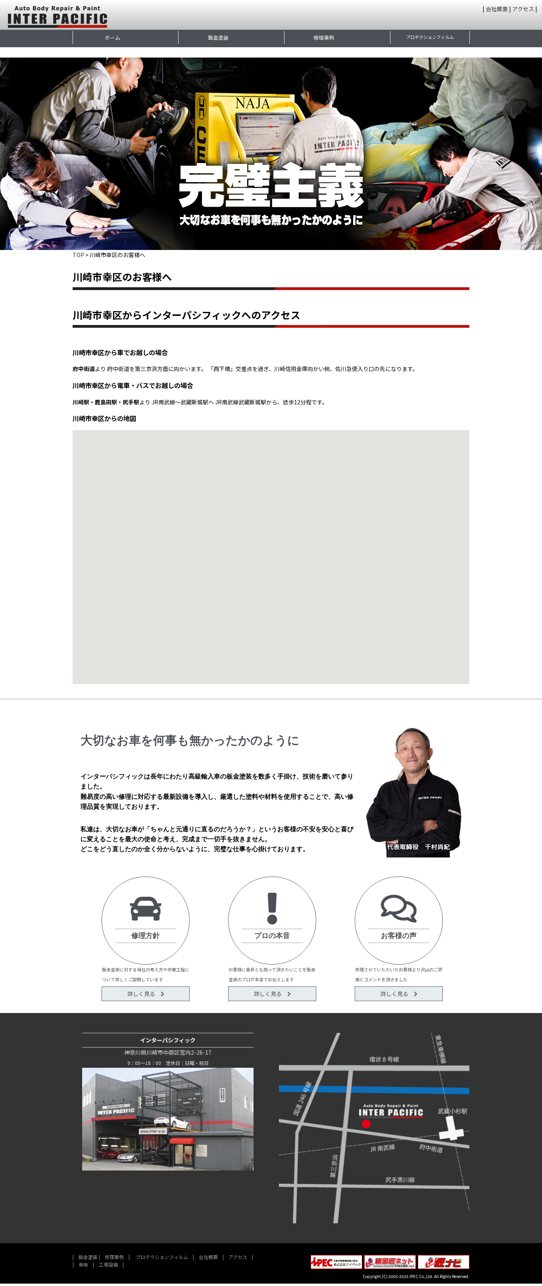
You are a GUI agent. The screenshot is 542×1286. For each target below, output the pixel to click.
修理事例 (323, 37)
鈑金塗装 (218, 37)
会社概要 (497, 9)
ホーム (112, 37)
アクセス (523, 9)
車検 (83, 1264)
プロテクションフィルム (430, 37)
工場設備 (108, 1264)
